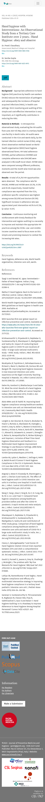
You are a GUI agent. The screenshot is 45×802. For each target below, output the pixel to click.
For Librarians (8, 693)
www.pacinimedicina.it (12, 754)
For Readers (7, 688)
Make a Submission (13, 703)
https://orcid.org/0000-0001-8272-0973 (15, 63)
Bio (3, 54)
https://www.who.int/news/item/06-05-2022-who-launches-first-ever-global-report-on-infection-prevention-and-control (21, 328)
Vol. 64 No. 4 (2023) (9, 16)
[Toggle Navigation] (38, 3)
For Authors (7, 690)
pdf (5, 78)
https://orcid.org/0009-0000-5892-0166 (15, 51)
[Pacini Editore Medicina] (9, 720)
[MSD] (22, 784)
